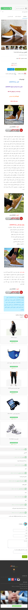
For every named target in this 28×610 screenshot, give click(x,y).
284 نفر (9, 69)
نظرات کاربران (10, 16)
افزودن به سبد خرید (19, 69)
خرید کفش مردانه (11, 302)
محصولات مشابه (18, 16)
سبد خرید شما (6, 8)
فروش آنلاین (12, 307)
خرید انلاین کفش (19, 307)
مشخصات (25, 16)
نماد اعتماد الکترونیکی (23, 584)
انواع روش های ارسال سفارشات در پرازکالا (19, 586)
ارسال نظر (25, 556)
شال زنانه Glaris (14, 337)
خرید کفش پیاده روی (9, 305)
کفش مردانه (12, 300)
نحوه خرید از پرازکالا (23, 588)
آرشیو (22, 317)
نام (26, 527)
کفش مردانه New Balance (13, 439)
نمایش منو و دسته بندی (20, 8)
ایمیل (26, 538)
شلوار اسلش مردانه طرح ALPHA (14, 388)
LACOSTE (18, 300)
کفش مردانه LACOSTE (14, 297)
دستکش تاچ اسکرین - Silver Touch (14, 413)
